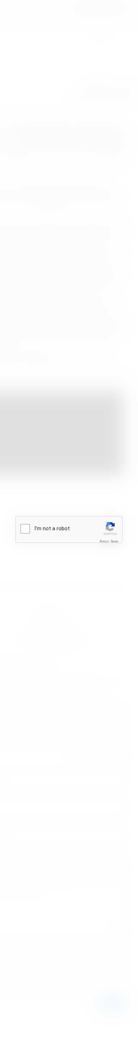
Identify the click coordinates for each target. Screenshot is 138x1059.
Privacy (104, 541)
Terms (114, 541)
